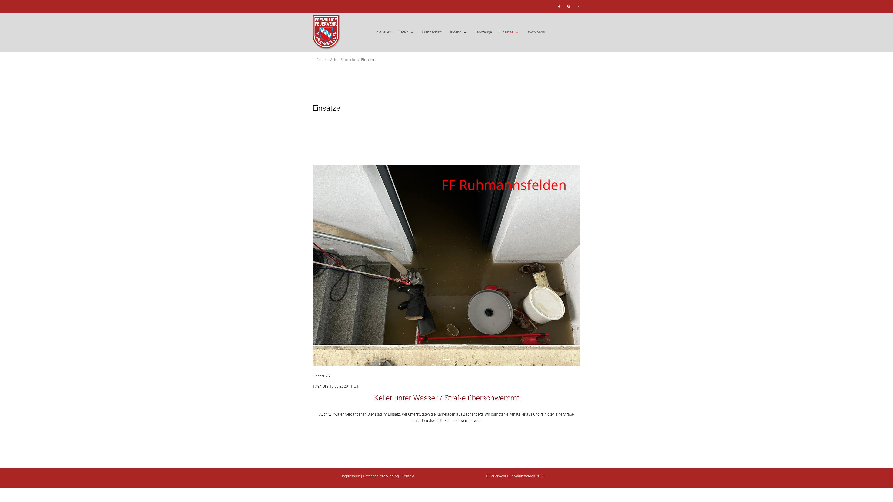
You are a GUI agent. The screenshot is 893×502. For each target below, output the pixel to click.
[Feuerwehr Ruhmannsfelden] (326, 32)
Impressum (351, 476)
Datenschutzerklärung (381, 476)
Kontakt (408, 476)
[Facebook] (559, 6)
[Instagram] (569, 6)
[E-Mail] (578, 6)
